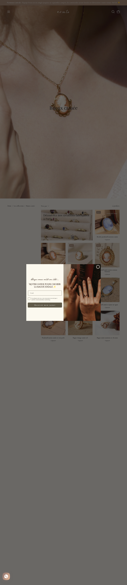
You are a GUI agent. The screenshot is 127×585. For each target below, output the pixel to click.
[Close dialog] (97, 266)
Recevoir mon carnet (44, 305)
